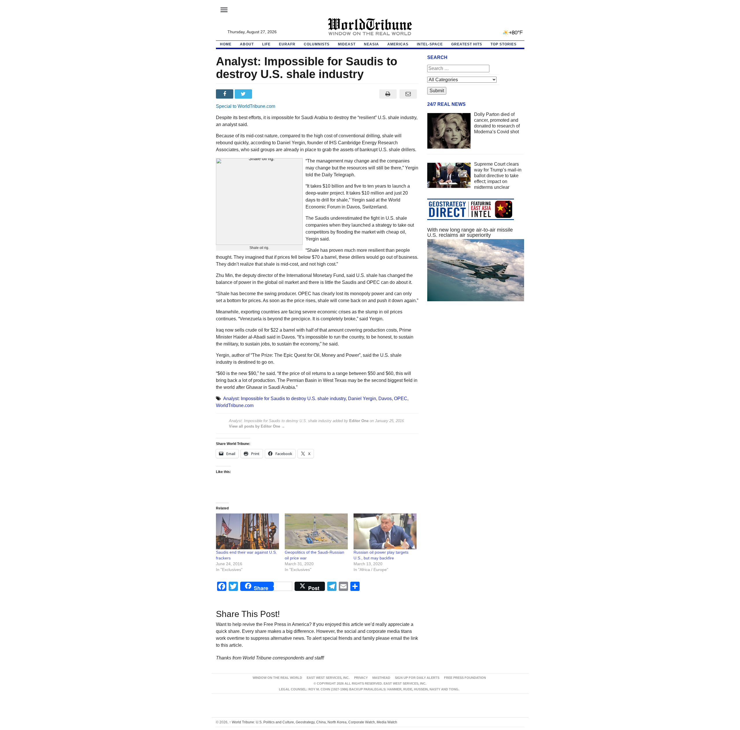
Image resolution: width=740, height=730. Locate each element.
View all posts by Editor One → (257, 426)
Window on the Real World (277, 677)
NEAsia (371, 44)
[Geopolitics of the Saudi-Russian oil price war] (316, 531)
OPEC (400, 398)
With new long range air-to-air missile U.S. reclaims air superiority (470, 232)
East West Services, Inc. (328, 677)
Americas (397, 44)
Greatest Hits (466, 44)
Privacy (361, 677)
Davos (385, 398)
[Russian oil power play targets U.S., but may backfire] (385, 531)
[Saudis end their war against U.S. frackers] (247, 531)
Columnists (317, 44)
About (247, 44)
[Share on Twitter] (244, 94)
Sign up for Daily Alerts (417, 677)
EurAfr (287, 44)
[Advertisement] (475, 360)
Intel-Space (430, 44)
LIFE (266, 44)
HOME (226, 44)
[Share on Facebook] (225, 94)
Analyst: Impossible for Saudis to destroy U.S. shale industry (284, 398)
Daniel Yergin (362, 398)
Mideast (347, 44)
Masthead (381, 677)
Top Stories (504, 44)
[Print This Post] (388, 94)
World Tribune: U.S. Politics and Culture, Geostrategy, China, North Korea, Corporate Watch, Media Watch (313, 722)
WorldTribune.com (235, 405)
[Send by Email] (408, 94)
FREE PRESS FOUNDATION (465, 677)
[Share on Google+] (263, 94)
